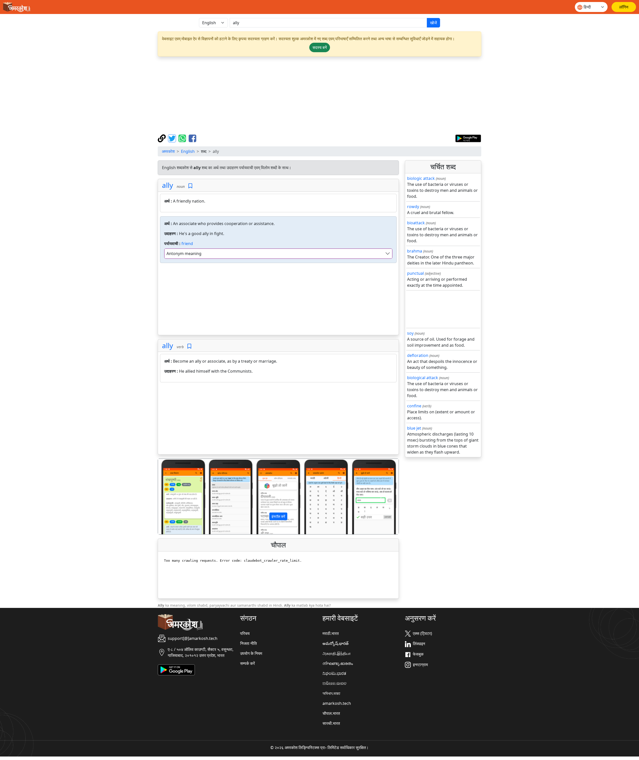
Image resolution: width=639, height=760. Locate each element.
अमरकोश (168, 151)
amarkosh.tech (336, 703)
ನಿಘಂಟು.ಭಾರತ (334, 673)
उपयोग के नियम (251, 653)
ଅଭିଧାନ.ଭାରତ (334, 683)
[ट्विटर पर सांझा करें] (172, 138)
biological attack (422, 377)
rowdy (413, 206)
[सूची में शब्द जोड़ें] (190, 186)
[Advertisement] (319, 95)
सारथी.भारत (331, 723)
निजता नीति (248, 643)
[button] (176, 496)
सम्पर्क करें (247, 663)
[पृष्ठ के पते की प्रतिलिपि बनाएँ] (162, 138)
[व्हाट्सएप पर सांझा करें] (182, 138)
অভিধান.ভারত (331, 693)
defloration (417, 355)
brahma (414, 251)
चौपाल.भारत (331, 713)
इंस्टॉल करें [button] (278, 516)
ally (167, 185)
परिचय (245, 633)
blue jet (414, 428)
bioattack (416, 223)
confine (414, 406)
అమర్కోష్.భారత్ (335, 643)
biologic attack (421, 178)
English (188, 151)
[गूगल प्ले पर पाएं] (468, 138)
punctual (415, 273)
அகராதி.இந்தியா (336, 653)
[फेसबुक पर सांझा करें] (192, 138)
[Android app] (176, 669)
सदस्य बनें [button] (320, 47)
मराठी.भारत (330, 633)
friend (187, 243)
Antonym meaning (183, 253)
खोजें (433, 22)
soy (410, 333)
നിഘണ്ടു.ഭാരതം (337, 663)
